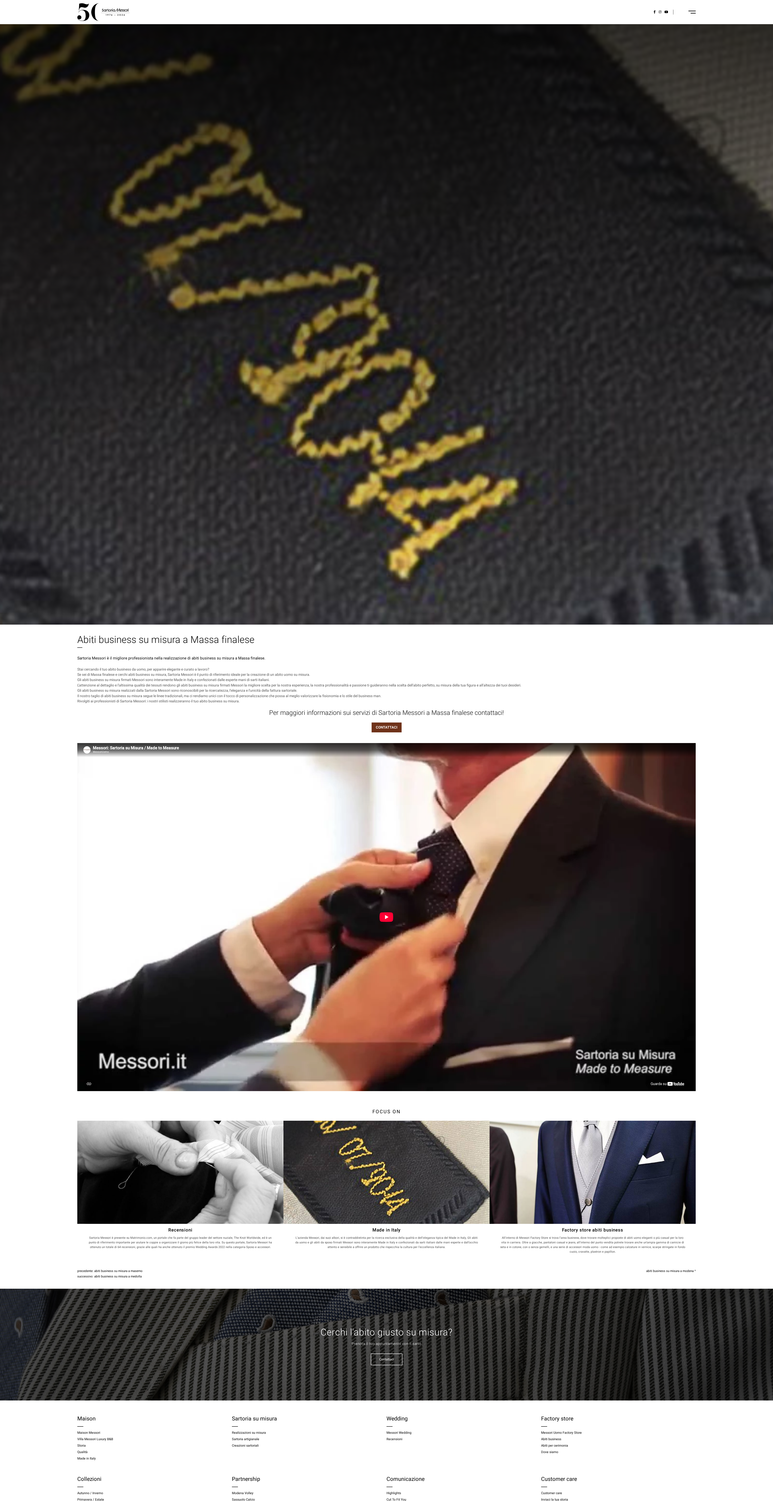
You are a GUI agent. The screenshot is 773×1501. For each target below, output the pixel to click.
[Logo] (103, 12)
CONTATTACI (386, 727)
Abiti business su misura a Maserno (118, 1271)
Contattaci (386, 1359)
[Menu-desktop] (692, 12)
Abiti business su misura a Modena (670, 1271)
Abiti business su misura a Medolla (118, 1276)
